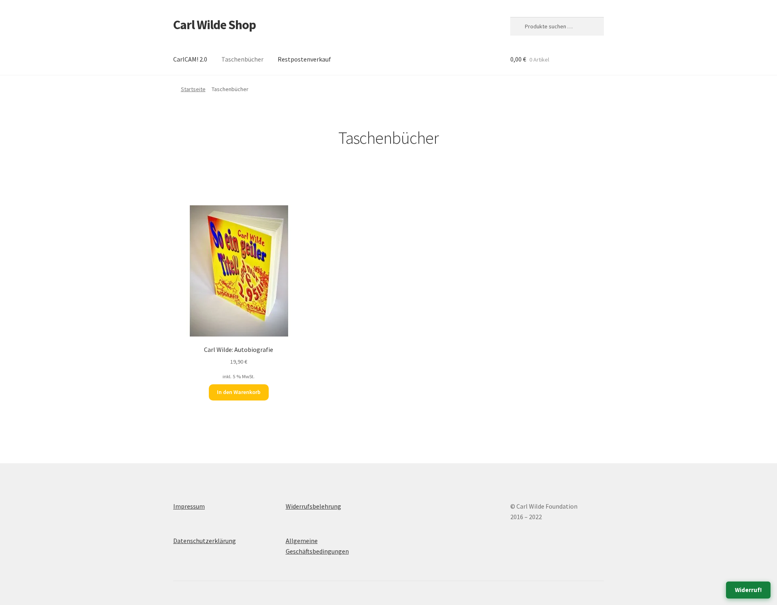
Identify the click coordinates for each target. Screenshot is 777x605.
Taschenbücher (242, 59)
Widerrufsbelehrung (313, 506)
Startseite (193, 89)
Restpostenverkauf (304, 59)
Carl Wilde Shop (214, 25)
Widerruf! (748, 590)
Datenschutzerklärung (204, 541)
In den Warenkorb (239, 392)
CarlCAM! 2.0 (190, 59)
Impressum (189, 506)
